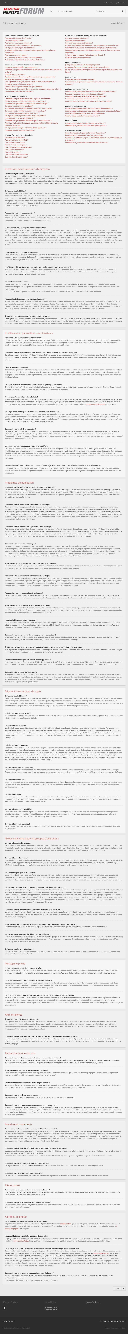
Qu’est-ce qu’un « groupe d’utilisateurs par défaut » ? (85, 55)
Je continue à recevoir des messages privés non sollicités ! (87, 67)
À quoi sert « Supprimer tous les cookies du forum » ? (25, 60)
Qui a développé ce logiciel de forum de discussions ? (85, 133)
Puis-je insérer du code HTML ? (16, 140)
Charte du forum (51, 1309)
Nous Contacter (93, 1302)
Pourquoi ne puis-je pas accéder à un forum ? (22, 113)
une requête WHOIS (101, 1253)
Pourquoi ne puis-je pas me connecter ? (20, 48)
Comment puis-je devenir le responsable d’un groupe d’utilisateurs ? (91, 48)
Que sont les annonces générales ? (18, 147)
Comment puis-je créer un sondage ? (19, 106)
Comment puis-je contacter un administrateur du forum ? (86, 142)
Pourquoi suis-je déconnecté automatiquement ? (23, 57)
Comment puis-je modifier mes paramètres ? (22, 67)
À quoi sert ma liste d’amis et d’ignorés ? (80, 79)
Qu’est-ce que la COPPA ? (14, 40)
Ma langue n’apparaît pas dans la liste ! (20, 79)
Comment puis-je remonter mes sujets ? (20, 130)
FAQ (51, 11)
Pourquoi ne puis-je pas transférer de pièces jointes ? (25, 116)
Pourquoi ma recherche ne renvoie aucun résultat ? (84, 94)
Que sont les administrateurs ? (76, 38)
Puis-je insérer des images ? (15, 145)
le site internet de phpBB (95, 404)
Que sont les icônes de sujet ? (16, 157)
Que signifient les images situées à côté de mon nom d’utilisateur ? (30, 82)
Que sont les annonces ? (14, 150)
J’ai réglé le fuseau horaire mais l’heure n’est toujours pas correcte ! (30, 77)
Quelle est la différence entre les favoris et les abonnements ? (89, 108)
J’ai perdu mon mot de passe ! (16, 55)
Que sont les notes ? (12, 152)
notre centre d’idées (21, 1241)
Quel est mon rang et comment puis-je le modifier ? (24, 86)
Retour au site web (65, 11)
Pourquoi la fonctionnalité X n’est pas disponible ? (84, 135)
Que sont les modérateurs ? (75, 40)
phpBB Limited (65, 1224)
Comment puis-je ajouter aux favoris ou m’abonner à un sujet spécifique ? (93, 111)
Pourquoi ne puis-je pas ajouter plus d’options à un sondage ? (28, 108)
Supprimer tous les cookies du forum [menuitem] (112, 1321)
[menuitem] (121, 3)
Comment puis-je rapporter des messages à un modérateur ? (28, 120)
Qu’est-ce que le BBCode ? (15, 137)
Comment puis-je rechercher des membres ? (82, 99)
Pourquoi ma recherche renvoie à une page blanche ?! (85, 96)
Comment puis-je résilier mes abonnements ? (82, 116)
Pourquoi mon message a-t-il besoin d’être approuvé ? (25, 128)
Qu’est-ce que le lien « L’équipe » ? (78, 57)
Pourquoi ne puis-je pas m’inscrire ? (18, 43)
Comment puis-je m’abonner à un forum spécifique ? (85, 113)
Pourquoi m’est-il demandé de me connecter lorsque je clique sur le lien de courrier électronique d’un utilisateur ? (33, 90)
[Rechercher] (122, 11)
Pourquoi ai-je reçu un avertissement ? (19, 118)
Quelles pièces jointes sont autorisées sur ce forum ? (85, 123)
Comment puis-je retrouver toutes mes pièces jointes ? (85, 125)
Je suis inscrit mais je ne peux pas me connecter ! (23, 45)
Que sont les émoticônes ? (15, 142)
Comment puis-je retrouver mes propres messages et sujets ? (88, 101)
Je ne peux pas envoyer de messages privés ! (82, 65)
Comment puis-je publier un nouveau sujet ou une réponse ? (28, 99)
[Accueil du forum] (23, 11)
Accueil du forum (117, 23)
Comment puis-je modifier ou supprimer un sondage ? (25, 111)
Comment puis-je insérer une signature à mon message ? (26, 103)
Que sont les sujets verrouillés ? (17, 154)
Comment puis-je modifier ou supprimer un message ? (25, 101)
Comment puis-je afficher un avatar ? (19, 84)
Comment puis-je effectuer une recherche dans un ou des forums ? (90, 91)
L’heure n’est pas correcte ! (15, 74)
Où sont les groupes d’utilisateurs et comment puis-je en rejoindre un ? (92, 45)
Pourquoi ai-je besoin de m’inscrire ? (18, 38)
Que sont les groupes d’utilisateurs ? (79, 43)
